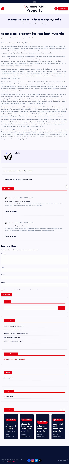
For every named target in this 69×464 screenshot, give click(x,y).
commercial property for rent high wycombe (37, 24)
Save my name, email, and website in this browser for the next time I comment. (24, 290)
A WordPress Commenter (10, 359)
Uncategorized (14, 38)
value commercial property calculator (14, 326)
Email (3, 274)
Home (21, 24)
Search (7, 302)
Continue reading (11, 211)
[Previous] (61, 410)
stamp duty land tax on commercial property (16, 333)
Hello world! (22, 359)
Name (3, 267)
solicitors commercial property (12, 337)
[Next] (64, 410)
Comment (4, 254)
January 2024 (9, 378)
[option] (11, 426)
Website (3, 282)
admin (6, 38)
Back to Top (63, 460)
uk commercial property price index (13, 330)
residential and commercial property (13, 341)
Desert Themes (12, 461)
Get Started (63, 8)
